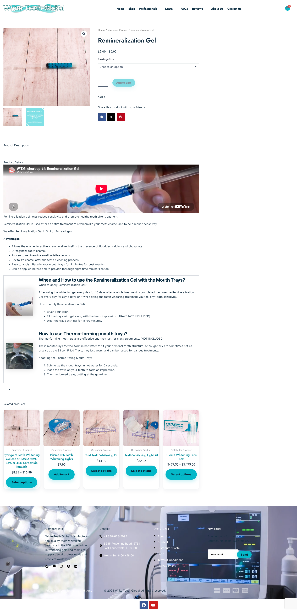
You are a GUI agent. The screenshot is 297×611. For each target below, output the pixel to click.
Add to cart (123, 82)
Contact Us (234, 9)
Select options (22, 482)
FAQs (184, 9)
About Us (217, 9)
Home (120, 9)
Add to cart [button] (61, 474)
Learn (169, 9)
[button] (279, 9)
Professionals (148, 9)
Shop (131, 9)
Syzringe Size (106, 59)
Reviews (197, 9)
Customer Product (118, 30)
